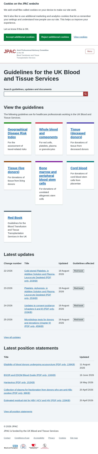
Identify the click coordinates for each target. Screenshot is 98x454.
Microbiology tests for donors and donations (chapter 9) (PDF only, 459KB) (39, 323)
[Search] (85, 94)
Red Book (15, 217)
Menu (89, 51)
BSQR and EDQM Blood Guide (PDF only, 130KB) (30, 375)
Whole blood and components (48, 133)
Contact (7, 438)
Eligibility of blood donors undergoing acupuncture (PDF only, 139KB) (39, 364)
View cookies (80, 37)
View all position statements (18, 411)
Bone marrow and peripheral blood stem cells (48, 175)
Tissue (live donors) (16, 170)
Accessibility (39, 438)
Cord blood (79, 168)
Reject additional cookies (55, 37)
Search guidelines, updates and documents (28, 89)
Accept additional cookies (20, 37)
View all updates (12, 337)
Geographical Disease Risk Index (17, 133)
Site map (74, 438)
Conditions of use (22, 438)
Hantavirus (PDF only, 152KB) (19, 382)
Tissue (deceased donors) (78, 133)
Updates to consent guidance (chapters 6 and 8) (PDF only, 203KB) (39, 308)
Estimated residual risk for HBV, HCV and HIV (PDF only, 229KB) (37, 400)
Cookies (62, 438)
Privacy (51, 438)
